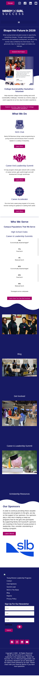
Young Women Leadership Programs (19, 578)
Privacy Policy (11, 599)
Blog (19, 354)
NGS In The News (13, 590)
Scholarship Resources (19, 494)
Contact (9, 581)
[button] (19, 22)
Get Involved (19, 396)
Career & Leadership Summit (19, 446)
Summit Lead (11, 587)
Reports (9, 596)
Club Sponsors (12, 584)
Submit (9, 630)
